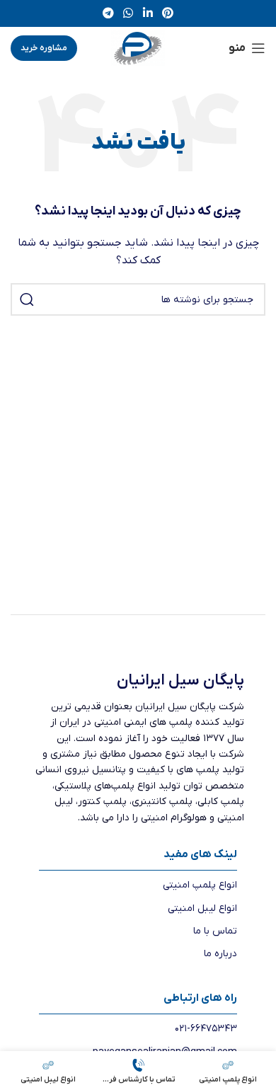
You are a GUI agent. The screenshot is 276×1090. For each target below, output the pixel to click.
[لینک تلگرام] (108, 13)
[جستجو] (27, 299)
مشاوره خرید (44, 48)
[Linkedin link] (147, 13)
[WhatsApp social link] (128, 13)
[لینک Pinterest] (167, 13)
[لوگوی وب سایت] (138, 47)
